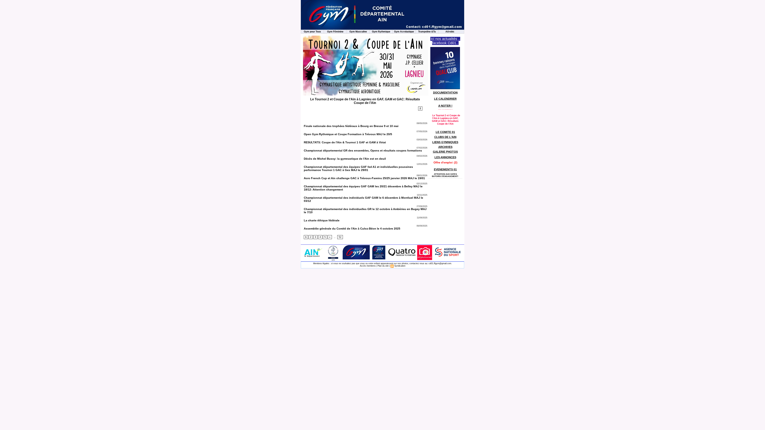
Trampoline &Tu (427, 31)
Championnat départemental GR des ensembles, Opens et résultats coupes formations (363, 150)
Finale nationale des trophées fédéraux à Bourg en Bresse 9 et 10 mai (351, 126)
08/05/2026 (422, 123)
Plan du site (383, 266)
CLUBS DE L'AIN (445, 137)
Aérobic (449, 31)
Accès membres (368, 266)
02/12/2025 (422, 183)
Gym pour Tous (312, 31)
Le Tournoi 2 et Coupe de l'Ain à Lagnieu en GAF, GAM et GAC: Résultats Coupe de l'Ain (365, 101)
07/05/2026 (422, 131)
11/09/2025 (422, 217)
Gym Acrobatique (404, 31)
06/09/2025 (422, 226)
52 (340, 237)
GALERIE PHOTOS (445, 151)
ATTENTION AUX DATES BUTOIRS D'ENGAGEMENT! (445, 175)
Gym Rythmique (381, 31)
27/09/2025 (422, 206)
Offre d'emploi (443, 162)
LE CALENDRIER (445, 98)
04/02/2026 (422, 156)
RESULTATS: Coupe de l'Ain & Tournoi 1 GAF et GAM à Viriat (345, 142)
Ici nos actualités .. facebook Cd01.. (445, 41)
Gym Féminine (335, 31)
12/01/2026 (422, 164)
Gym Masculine (358, 31)
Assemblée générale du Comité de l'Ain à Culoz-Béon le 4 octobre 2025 (352, 228)
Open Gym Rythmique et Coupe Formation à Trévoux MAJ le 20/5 (348, 134)
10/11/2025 (422, 195)
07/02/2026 (422, 148)
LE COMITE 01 (445, 132)
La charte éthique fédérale (321, 220)
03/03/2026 (422, 139)
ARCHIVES (445, 147)
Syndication (399, 266)
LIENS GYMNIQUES (445, 142)
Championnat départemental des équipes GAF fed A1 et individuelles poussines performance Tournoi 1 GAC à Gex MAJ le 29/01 (358, 168)
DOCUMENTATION (445, 92)
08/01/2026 (422, 175)
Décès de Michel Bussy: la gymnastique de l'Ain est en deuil (345, 158)
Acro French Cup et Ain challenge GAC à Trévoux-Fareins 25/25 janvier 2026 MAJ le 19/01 (364, 178)
